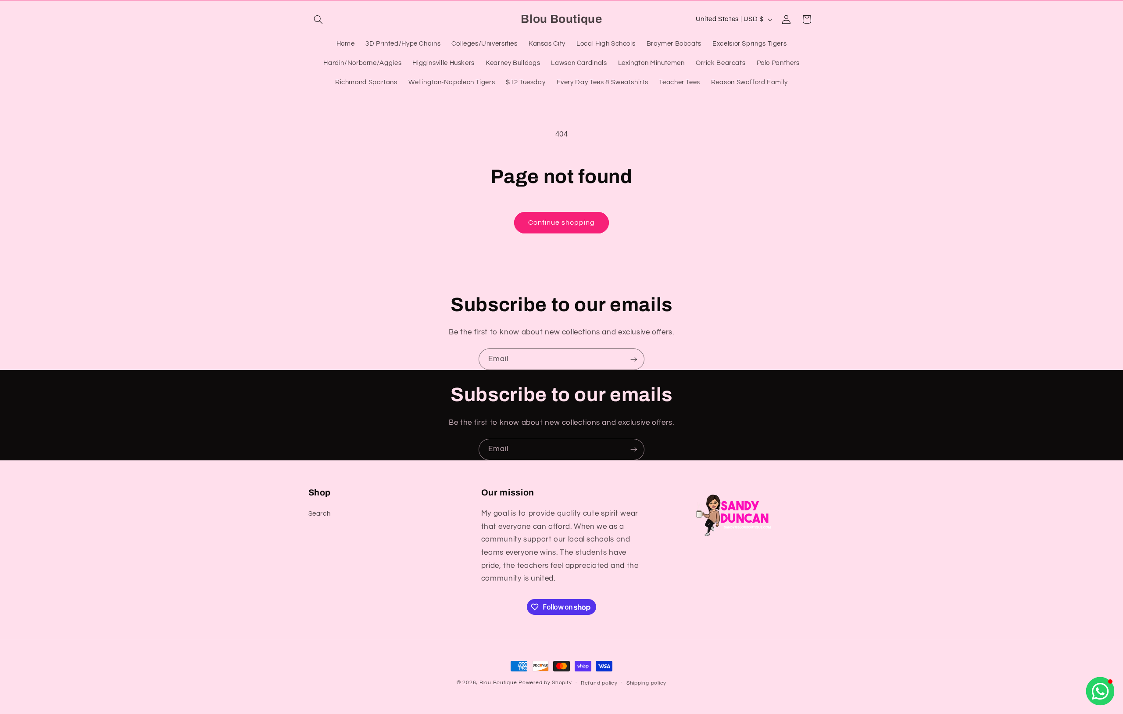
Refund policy (599, 683)
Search (319, 513)
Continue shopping (561, 222)
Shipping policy (646, 683)
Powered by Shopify (545, 682)
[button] (318, 19)
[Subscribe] (634, 359)
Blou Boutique (498, 682)
